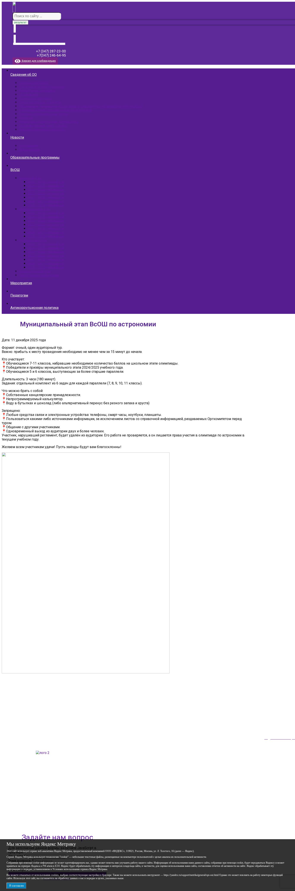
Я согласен (16, 885)
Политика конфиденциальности (32, 815)
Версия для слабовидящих (38, 60)
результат (20, 22)
